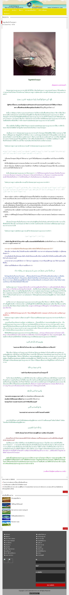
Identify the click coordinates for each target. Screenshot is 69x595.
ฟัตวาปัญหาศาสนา (10, 549)
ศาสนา (14, 10)
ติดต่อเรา (7, 13)
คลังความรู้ (40, 549)
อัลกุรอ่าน (8, 545)
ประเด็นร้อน (8, 542)
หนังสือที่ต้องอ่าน (7, 495)
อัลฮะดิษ (8, 547)
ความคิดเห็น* (39, 572)
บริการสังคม (43, 10)
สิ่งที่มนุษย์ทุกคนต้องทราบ (17, 516)
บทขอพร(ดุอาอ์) (41, 536)
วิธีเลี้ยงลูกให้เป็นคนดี (16, 504)
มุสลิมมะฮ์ (8, 551)
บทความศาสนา (9, 555)
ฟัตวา (21, 10)
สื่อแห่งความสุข (15, 522)
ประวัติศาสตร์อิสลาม (10, 553)
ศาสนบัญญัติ (41, 555)
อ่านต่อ (65, 492)
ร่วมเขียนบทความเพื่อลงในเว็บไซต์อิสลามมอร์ (15, 484)
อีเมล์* (37, 566)
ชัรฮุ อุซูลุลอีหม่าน (16, 498)
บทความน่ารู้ (41, 545)
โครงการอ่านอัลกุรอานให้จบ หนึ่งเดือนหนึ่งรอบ (15, 482)
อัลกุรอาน (5, 17)
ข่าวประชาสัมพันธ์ (10, 540)
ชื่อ (36, 559)
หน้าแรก (6, 10)
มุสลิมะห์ (40, 542)
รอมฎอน (40, 547)
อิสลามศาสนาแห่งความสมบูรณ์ (19, 510)
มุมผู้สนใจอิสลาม (42, 534)
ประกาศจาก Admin (8, 479)
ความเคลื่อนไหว (30, 10)
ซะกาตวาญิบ (41, 538)
